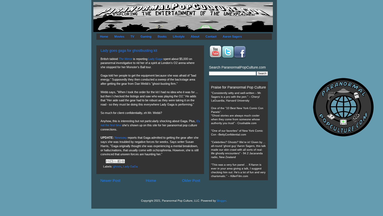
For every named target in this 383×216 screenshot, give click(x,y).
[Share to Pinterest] (123, 161)
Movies (119, 36)
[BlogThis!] (112, 161)
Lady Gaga (155, 59)
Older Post (191, 180)
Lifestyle (179, 36)
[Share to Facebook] (119, 161)
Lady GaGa (130, 166)
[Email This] (108, 161)
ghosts (117, 166)
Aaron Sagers (232, 36)
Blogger (221, 200)
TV (132, 36)
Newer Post (110, 180)
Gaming (145, 36)
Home (104, 36)
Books (162, 36)
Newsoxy (121, 137)
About (195, 36)
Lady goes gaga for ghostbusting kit (129, 51)
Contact (210, 36)
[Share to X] (115, 161)
